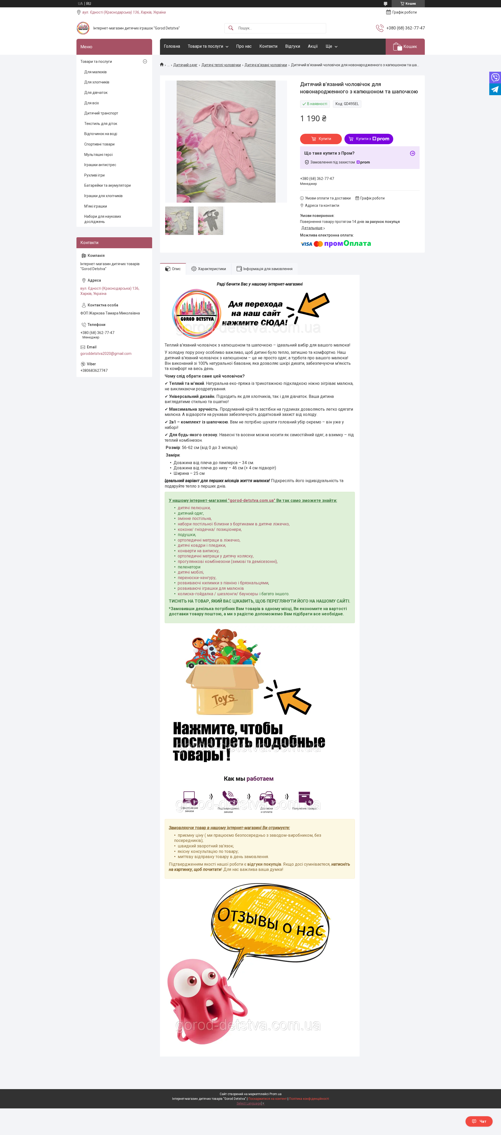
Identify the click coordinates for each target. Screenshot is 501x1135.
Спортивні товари (99, 144)
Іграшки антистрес (100, 165)
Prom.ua (276, 1094)
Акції (313, 46)
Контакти (268, 46)
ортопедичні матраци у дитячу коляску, (216, 556)
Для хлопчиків (96, 82)
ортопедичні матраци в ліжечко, (209, 540)
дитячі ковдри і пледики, (202, 545)
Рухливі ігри (94, 175)
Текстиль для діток (100, 124)
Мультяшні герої (98, 155)
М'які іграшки (95, 206)
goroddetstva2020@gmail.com (106, 353)
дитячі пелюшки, (194, 507)
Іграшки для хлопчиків (103, 196)
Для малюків (95, 72)
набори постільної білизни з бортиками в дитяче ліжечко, (234, 523)
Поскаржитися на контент (267, 1099)
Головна (172, 46)
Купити (325, 139)
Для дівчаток (96, 92)
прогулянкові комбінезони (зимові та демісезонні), (228, 561)
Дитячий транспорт (101, 113)
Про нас (244, 46)
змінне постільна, (195, 518)
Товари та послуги (205, 46)
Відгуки (292, 46)
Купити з (363, 139)
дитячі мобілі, (191, 572)
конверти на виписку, (198, 550)
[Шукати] (231, 28)
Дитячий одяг (185, 65)
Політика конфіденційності (309, 1099)
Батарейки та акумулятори (107, 185)
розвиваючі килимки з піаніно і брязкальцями (223, 582)
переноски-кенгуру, (197, 577)
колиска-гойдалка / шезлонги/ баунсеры (218, 593)
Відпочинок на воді (100, 134)
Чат (483, 1121)
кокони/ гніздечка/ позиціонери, (210, 529)
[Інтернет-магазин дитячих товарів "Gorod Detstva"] (83, 28)
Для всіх (91, 103)
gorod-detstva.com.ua (252, 500)
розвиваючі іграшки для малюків (211, 588)
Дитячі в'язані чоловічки (265, 65)
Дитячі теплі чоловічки (221, 65)
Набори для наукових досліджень (102, 219)
